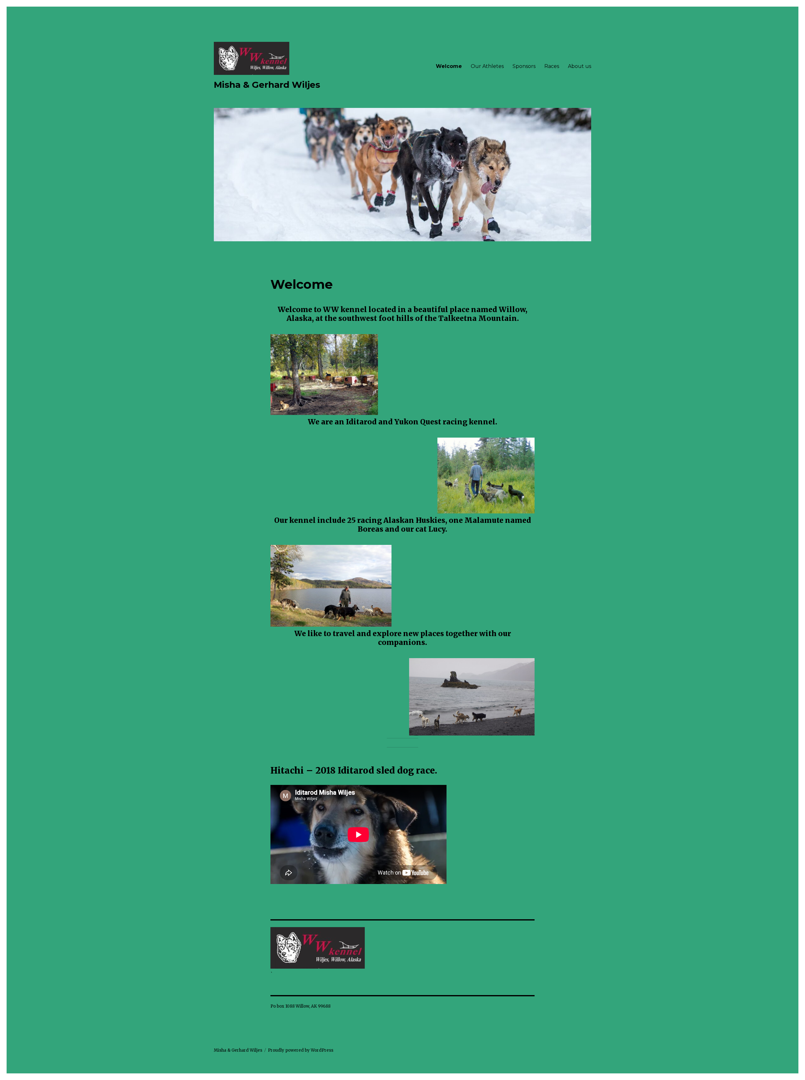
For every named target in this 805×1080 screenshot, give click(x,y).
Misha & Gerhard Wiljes (267, 84)
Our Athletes (487, 66)
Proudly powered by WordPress (300, 1050)
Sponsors (524, 66)
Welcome (449, 66)
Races (551, 66)
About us (579, 66)
